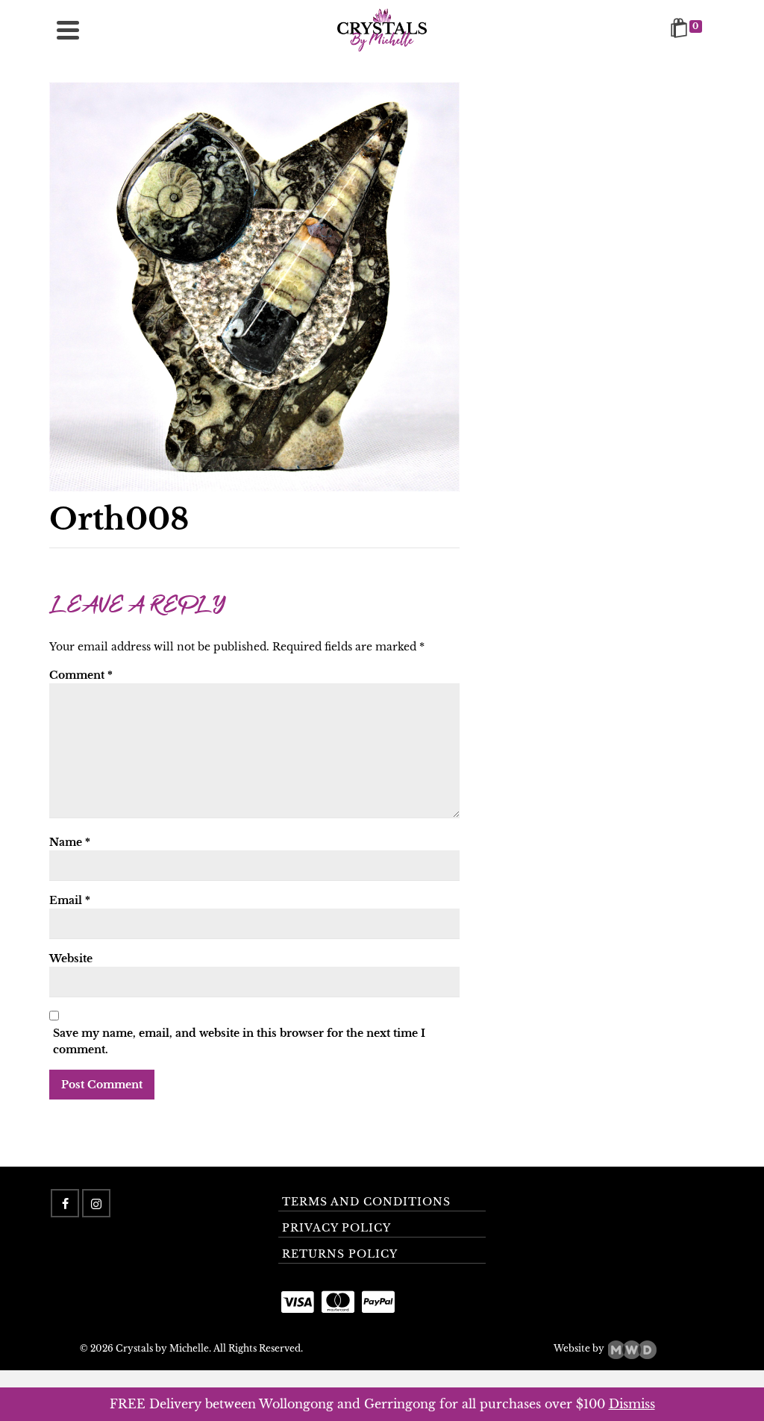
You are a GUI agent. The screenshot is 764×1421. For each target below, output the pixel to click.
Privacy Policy (336, 1228)
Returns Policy (340, 1254)
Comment (81, 675)
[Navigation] (68, 30)
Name (69, 842)
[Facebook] (65, 1203)
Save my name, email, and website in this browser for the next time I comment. (239, 1041)
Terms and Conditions (366, 1201)
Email (69, 900)
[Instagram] (96, 1203)
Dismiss (632, 1403)
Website (71, 958)
